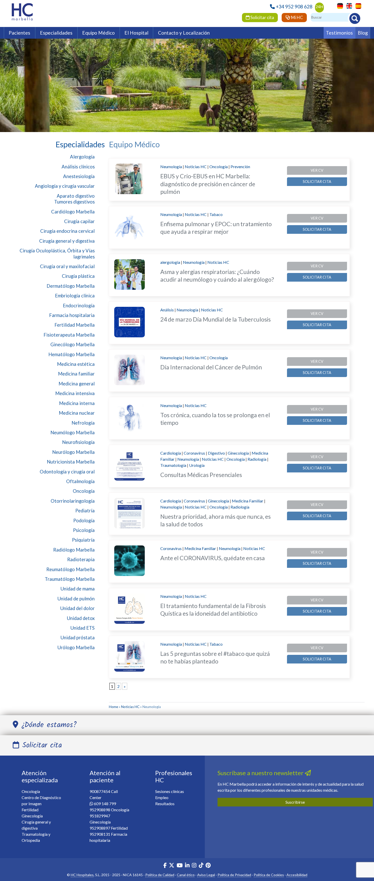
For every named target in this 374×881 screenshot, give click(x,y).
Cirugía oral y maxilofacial (67, 266)
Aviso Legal (206, 875)
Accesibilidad (296, 875)
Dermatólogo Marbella (71, 286)
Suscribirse (295, 802)
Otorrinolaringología (73, 501)
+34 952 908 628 (294, 6)
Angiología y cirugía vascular (65, 186)
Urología (197, 465)
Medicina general (77, 383)
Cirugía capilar (79, 221)
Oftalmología (80, 481)
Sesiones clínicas (169, 791)
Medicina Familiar (247, 500)
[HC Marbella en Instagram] (194, 866)
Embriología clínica (75, 295)
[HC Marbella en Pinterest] (208, 866)
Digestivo (216, 453)
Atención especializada (40, 776)
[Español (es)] (357, 5)
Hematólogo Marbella (71, 354)
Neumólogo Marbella (72, 432)
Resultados (165, 803)
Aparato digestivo (76, 196)
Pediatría (85, 510)
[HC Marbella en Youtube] (179, 866)
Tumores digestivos (74, 202)
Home (113, 707)
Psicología (84, 530)
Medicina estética (76, 364)
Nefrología (83, 423)
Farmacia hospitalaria (72, 315)
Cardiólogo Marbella (73, 211)
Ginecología (238, 453)
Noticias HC (196, 166)
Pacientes (19, 33)
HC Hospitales (82, 875)
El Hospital (136, 33)
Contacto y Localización (184, 33)
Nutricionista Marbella (71, 462)
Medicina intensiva (75, 393)
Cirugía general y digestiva (67, 241)
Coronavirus (194, 453)
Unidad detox (81, 618)
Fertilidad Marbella (74, 325)
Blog (363, 33)
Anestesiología (79, 176)
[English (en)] (348, 5)
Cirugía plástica (78, 276)
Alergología (82, 157)
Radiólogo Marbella (74, 550)
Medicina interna (77, 403)
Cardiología (170, 453)
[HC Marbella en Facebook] (165, 866)
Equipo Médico (98, 33)
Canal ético (186, 875)
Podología (84, 520)
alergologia (170, 262)
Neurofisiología (78, 442)
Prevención (240, 166)
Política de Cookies (269, 875)
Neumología (171, 166)
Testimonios (339, 33)
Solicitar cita (262, 17)
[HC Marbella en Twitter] (172, 866)
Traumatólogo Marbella (70, 579)
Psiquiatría (83, 540)
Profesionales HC (173, 776)
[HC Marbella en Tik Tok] (201, 866)
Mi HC (296, 17)
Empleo (161, 797)
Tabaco (216, 214)
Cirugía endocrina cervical (67, 231)
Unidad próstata (78, 637)
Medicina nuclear (77, 413)
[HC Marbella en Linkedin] (187, 866)
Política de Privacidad (234, 875)
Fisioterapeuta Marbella (69, 335)
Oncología (84, 491)
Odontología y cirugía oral (67, 471)
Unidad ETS (82, 628)
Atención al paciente (105, 776)
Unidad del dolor (77, 608)
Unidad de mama (78, 588)
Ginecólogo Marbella (72, 344)
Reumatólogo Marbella (70, 569)
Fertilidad (30, 809)
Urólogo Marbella (76, 647)
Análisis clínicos (78, 166)
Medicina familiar (76, 374)
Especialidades (56, 33)
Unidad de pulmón (76, 598)
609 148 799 (105, 803)
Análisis (167, 309)
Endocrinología (79, 305)
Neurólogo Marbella (73, 452)
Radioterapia (81, 559)
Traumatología (173, 465)
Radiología (257, 459)
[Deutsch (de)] (339, 5)
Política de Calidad (159, 875)
